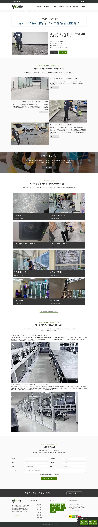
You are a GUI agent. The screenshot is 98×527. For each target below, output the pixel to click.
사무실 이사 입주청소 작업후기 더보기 (49, 311)
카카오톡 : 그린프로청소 (75, 513)
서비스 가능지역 (16, 515)
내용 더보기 (53, 87)
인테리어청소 (57, 504)
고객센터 (82, 6)
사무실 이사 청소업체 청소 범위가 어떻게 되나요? (30, 101)
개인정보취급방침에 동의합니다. (49, 474)
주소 (51, 466)
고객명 (13, 458)
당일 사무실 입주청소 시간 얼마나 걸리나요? (66, 124)
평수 (13, 466)
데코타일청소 (53, 511)
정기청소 (46, 6)
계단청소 (61, 509)
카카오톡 (95, 523)
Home (14, 10)
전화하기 (63, 52)
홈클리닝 (75, 6)
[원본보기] (57, 474)
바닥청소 (61, 6)
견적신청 (86, 523)
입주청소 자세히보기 (49, 167)
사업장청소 (39, 6)
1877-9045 (83, 1)
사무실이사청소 (53, 506)
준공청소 (68, 6)
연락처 (13, 462)
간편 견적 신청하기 (48, 478)
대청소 (59, 506)
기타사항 (14, 470)
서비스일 (52, 462)
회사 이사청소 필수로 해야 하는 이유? (63, 79)
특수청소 (53, 6)
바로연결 (82, 523)
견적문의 (54, 52)
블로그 (90, 523)
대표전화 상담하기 (73, 493)
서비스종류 (52, 458)
